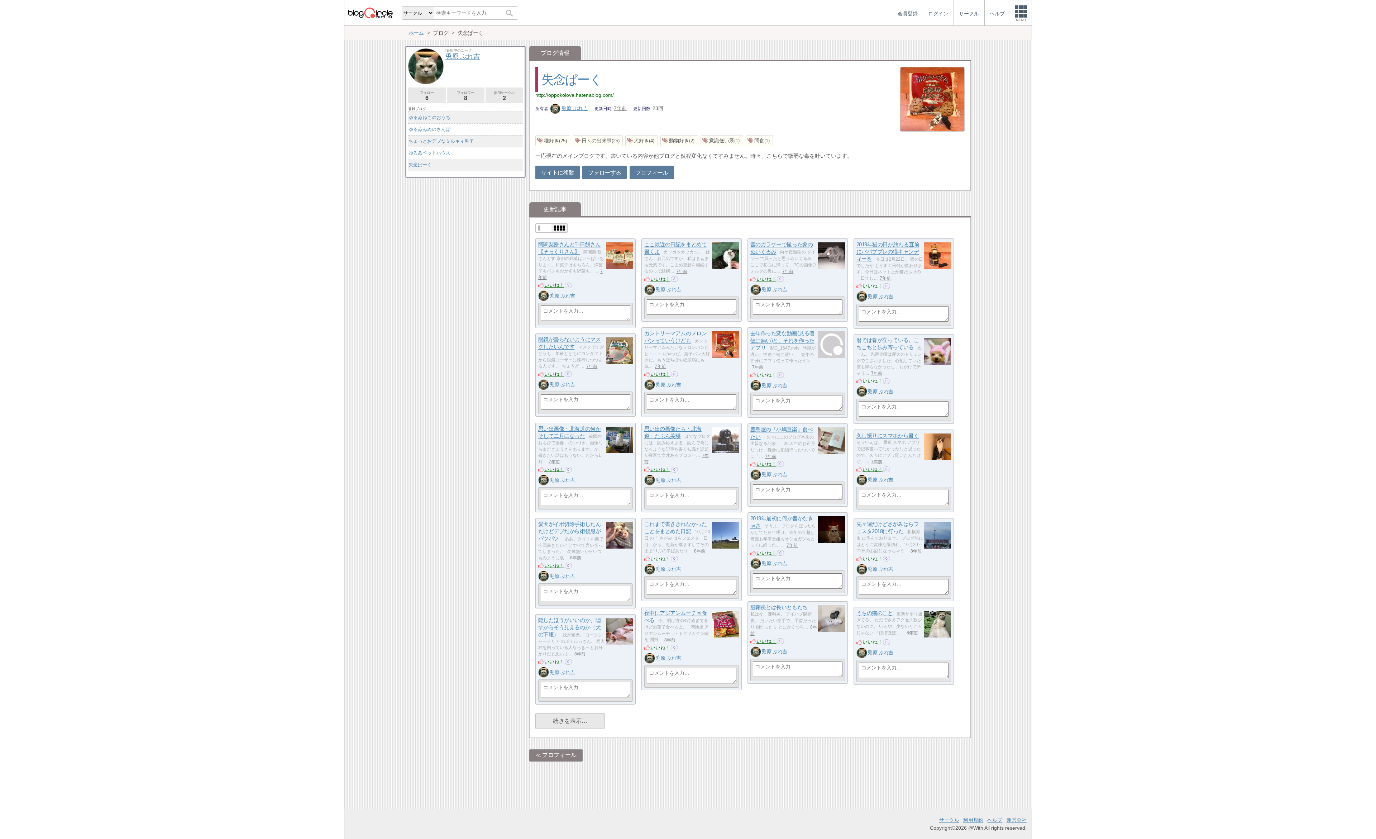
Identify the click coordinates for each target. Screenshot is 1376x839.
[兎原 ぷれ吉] (543, 295)
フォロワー (465, 96)
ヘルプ (994, 820)
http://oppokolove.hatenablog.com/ (574, 95)
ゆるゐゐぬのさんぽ (429, 129)
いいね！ (554, 285)
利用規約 (973, 820)
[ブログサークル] (370, 12)
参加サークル (504, 96)
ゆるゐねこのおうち (429, 117)
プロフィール (651, 173)
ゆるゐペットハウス (429, 153)
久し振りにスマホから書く (887, 436)
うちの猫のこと (874, 613)
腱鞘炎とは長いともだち (779, 608)
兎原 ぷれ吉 (575, 108)
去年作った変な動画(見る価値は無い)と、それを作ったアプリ (782, 341)
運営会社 (1017, 820)
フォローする (604, 173)
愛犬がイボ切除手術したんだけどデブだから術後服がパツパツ (569, 531)
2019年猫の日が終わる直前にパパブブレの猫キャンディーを (887, 252)
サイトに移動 (557, 173)
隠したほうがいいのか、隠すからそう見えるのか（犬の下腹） (569, 627)
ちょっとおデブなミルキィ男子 (441, 141)
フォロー (427, 96)
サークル (949, 820)
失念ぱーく (571, 79)
